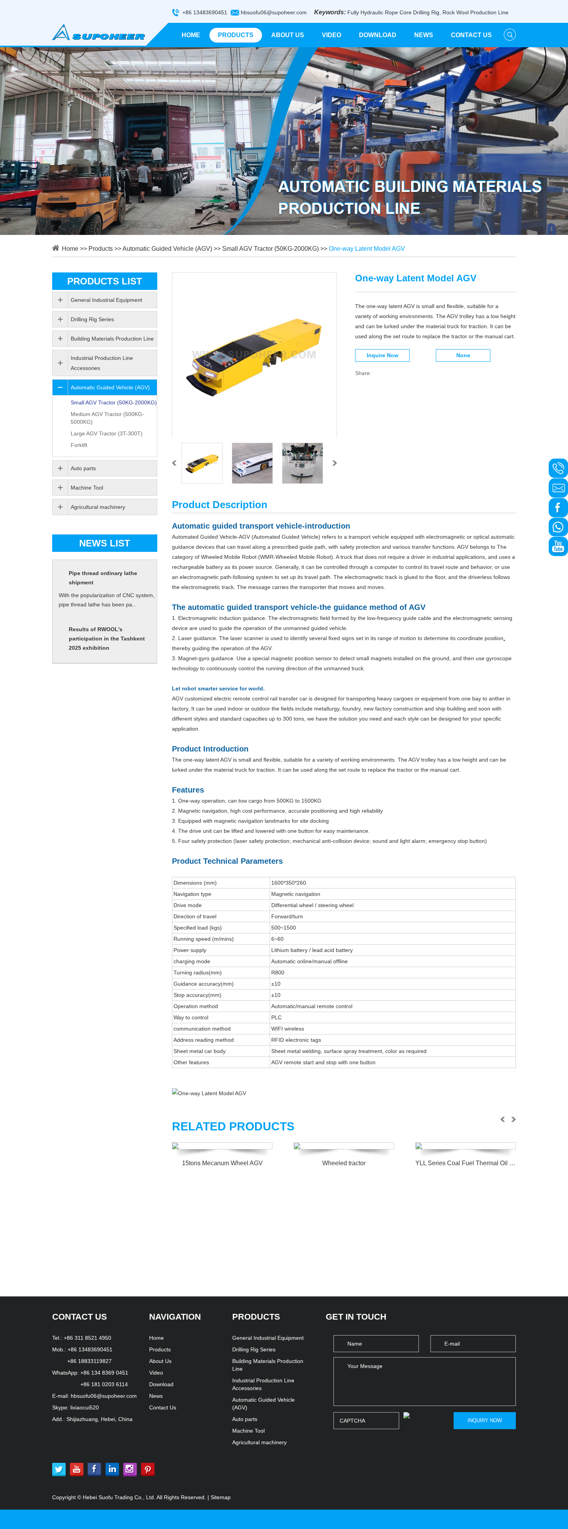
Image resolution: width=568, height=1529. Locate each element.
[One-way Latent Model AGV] (254, 355)
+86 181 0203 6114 (104, 1384)
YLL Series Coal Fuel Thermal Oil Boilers (465, 1163)
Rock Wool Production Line (475, 12)
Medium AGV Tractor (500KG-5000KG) (107, 418)
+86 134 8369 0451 (104, 1373)
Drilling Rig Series (92, 319)
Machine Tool (87, 488)
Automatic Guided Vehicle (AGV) (167, 248)
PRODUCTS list (104, 281)
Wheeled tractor (344, 1163)
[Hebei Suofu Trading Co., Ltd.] (98, 32)
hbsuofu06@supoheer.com (274, 12)
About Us (287, 35)
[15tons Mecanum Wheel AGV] (222, 1146)
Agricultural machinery (98, 507)
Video (331, 35)
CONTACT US (79, 1317)
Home (191, 35)
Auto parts (83, 468)
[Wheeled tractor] (344, 1146)
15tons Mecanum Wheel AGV (222, 1163)
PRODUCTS (256, 1317)
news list (104, 543)
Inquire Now (382, 355)
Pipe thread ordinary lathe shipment (103, 578)
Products (235, 35)
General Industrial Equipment (106, 300)
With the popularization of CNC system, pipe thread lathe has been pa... (107, 600)
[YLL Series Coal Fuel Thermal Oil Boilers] (465, 1146)
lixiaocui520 (84, 1407)
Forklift (79, 445)
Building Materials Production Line (112, 339)
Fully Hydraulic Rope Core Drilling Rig (393, 12)
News (423, 35)
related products (233, 1126)
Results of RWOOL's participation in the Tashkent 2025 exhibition (107, 638)
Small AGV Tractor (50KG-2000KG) (270, 248)
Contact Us (471, 35)
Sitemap (221, 1497)
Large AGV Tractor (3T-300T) (107, 433)
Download (377, 35)
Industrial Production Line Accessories (102, 363)
